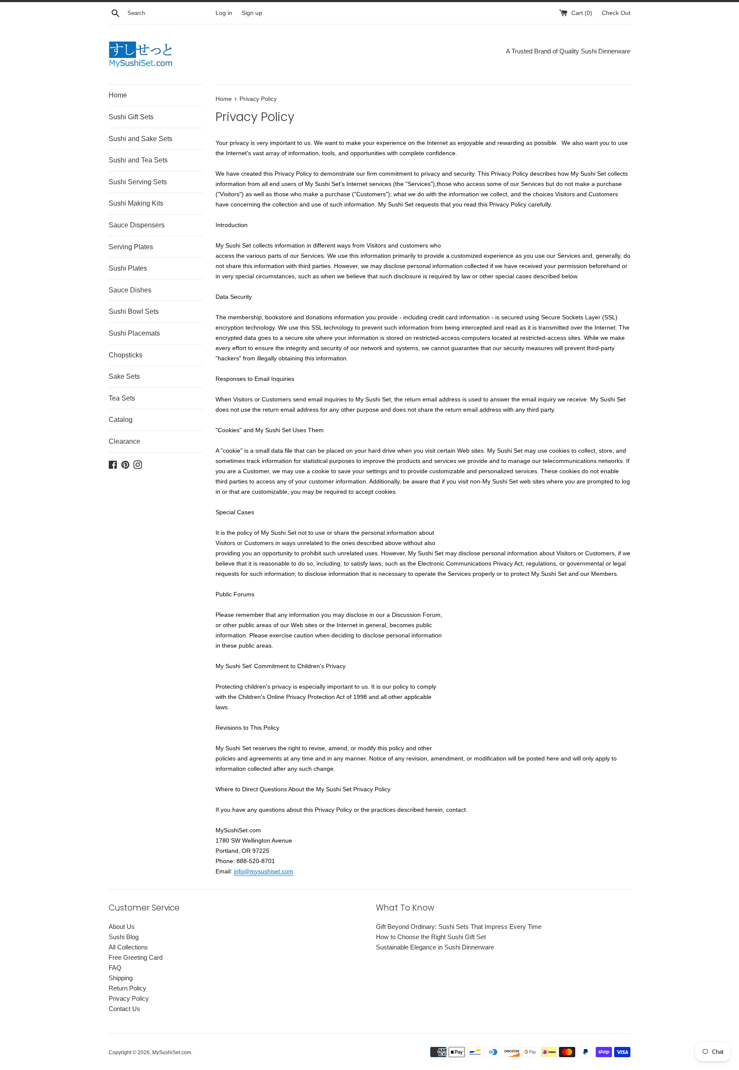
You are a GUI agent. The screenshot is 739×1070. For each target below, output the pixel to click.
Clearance (124, 441)
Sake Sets (124, 376)
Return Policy (127, 988)
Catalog (121, 419)
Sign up (252, 13)
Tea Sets (122, 398)
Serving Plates (131, 247)
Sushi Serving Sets (138, 182)
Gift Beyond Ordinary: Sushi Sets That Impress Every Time (458, 926)
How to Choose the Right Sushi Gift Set (431, 936)
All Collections (128, 947)
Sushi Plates (128, 268)
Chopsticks (125, 355)
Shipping (121, 978)
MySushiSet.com (171, 1052)
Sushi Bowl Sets (134, 311)
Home (118, 95)
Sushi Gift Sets (131, 117)
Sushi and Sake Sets (140, 138)
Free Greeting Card (136, 957)
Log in (224, 13)
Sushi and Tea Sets (138, 160)
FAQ (115, 967)
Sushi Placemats (134, 333)
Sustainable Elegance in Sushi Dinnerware (435, 947)
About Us (122, 926)
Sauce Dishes (130, 290)
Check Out (616, 13)
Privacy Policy (129, 998)
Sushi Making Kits (136, 203)
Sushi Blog (124, 936)
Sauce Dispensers (137, 225)
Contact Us (124, 1008)
